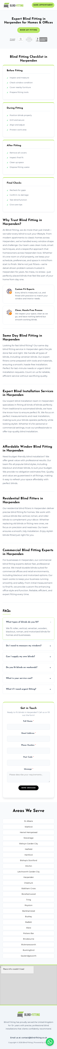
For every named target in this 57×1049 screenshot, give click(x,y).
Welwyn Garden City (28, 843)
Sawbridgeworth (28, 956)
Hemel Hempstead (28, 832)
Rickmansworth (28, 944)
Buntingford (28, 950)
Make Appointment (43, 5)
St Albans (28, 821)
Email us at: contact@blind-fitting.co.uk (28, 1037)
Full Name (28, 721)
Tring (28, 900)
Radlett (28, 922)
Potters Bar (28, 933)
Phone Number (28, 745)
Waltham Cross (28, 888)
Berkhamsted (28, 911)
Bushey (28, 916)
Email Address (28, 733)
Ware (28, 928)
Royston (28, 905)
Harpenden (28, 877)
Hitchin (28, 866)
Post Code (28, 757)
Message (28, 769)
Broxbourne (28, 939)
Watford (28, 827)
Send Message (28, 788)
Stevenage (28, 838)
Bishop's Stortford (28, 860)
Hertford (28, 855)
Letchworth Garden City (28, 871)
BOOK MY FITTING (28, 30)
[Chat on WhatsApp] (50, 1042)
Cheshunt (28, 883)
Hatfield (28, 849)
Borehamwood (29, 894)
